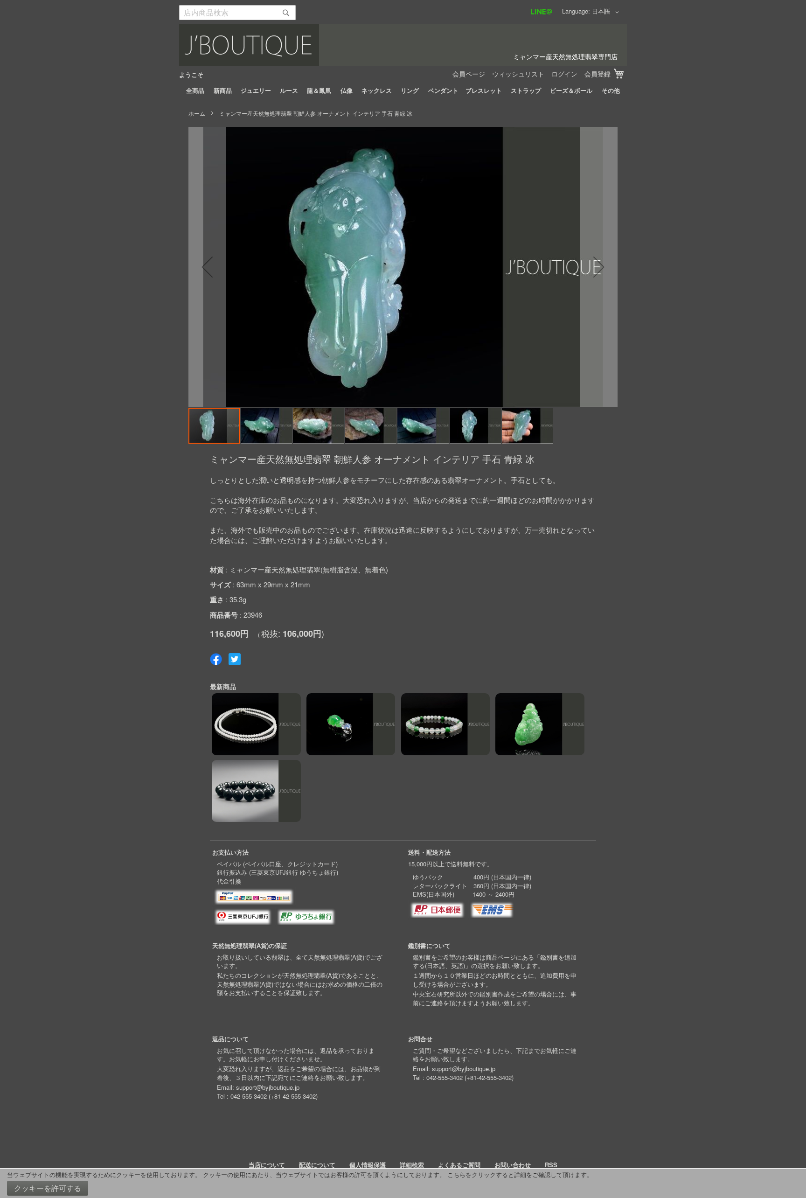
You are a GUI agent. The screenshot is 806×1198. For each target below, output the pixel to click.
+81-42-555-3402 (293, 1096)
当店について (267, 1164)
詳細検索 (412, 1164)
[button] (607, 12)
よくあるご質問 (459, 1164)
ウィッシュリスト (518, 73)
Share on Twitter (235, 659)
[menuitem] (195, 91)
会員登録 (597, 73)
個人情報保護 (367, 1164)
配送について (317, 1164)
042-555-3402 (248, 1096)
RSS (551, 1164)
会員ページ (468, 73)
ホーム (196, 113)
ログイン (564, 73)
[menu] (403, 91)
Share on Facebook (216, 659)
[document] (403, 1183)
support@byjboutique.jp (267, 1087)
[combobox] (237, 12)
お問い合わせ (512, 1164)
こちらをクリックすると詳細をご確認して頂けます (517, 1174)
